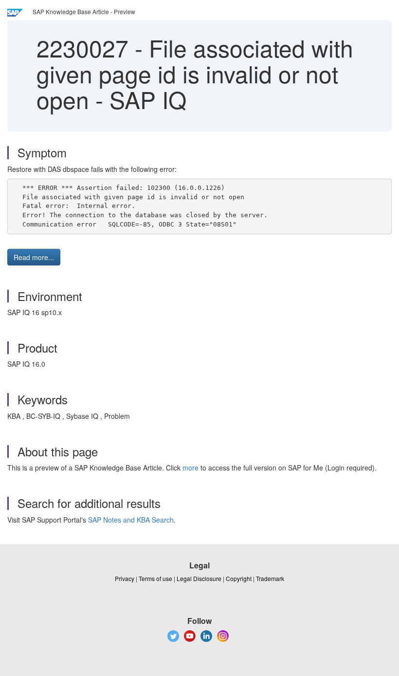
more (190, 467)
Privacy (124, 578)
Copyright (239, 578)
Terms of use (155, 578)
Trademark (270, 578)
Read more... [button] (34, 257)
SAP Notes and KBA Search (131, 520)
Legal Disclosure (199, 578)
